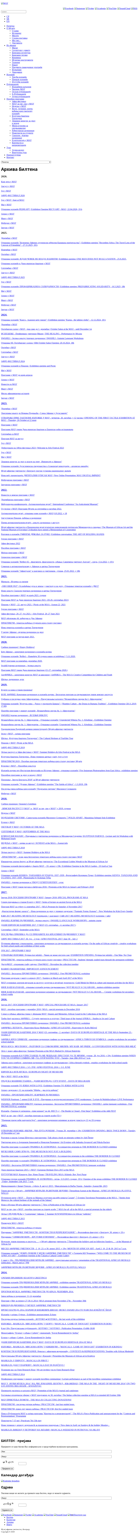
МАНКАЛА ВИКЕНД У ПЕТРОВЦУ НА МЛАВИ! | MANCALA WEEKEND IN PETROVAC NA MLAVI (50, 1430)
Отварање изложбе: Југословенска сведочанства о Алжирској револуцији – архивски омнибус (45, 466)
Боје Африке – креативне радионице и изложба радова (26, 652)
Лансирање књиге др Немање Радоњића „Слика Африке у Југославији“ (34, 413)
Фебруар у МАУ (8, 223)
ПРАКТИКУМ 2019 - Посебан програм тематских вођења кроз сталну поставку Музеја (41, 761)
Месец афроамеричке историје (15, 393)
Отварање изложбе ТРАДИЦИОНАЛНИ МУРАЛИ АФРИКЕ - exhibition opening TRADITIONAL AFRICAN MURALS (56, 1282)
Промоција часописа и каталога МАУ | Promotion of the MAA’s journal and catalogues (39, 1390)
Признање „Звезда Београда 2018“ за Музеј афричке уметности (30, 780)
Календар (11, 1520)
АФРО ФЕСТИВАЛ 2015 (13, 1218)
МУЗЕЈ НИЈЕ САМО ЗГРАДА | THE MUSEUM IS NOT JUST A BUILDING (36, 1151)
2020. (4, 642)
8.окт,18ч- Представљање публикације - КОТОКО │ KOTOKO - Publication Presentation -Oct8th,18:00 (48, 1328)
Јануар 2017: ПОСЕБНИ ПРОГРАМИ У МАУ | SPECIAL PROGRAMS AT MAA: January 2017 (44, 1005)
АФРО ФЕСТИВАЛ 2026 (13, 195)
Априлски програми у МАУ (14, 557)
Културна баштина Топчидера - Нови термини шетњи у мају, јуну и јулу (34, 757)
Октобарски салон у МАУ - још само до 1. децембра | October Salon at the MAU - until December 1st (46, 329)
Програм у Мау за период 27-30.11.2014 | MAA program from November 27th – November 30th (43, 1301)
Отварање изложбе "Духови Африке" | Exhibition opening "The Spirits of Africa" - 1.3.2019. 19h (44, 784)
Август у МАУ (8, 186)
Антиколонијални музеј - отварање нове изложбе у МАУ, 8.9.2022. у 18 (34, 513)
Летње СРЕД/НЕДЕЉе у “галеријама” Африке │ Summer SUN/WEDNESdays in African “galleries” (46, 1214)
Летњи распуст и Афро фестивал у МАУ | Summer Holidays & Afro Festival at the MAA (40, 752)
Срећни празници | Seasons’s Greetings (18, 804)
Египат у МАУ (8, 822)
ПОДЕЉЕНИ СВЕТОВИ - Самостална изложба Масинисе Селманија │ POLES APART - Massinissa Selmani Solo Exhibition (58, 818)
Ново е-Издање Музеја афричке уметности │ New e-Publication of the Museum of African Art (43, 1205)
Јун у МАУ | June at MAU (12, 200)
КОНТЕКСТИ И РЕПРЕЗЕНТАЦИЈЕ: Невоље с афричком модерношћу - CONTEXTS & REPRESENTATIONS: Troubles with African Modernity (67, 1351)
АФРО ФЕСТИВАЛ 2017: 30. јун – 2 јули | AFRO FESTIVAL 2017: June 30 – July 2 (39, 939)
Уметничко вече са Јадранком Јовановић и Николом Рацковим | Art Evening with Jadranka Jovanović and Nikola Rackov (55, 1142)
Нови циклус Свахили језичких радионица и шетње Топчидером (31, 591)
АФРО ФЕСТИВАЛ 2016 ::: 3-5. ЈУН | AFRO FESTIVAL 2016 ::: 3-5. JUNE (35, 1067)
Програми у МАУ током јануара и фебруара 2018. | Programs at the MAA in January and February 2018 (47, 887)
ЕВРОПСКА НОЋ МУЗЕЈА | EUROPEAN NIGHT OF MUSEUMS (32, 1072)
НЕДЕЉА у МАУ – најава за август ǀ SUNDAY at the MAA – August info (34, 843)
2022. (4, 489)
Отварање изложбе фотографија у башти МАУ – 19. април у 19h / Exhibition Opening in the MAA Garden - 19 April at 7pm (56, 866)
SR (8, 19)
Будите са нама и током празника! (16, 690)
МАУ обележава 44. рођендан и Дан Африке (21, 618)
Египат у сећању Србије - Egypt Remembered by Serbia (26, 1337)
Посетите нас (80, 1515)
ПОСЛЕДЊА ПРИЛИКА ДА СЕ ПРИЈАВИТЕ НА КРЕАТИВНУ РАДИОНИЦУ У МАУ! (43, 934)
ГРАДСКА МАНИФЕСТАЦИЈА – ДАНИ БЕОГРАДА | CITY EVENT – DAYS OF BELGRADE (45, 1081)
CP (8, 16)
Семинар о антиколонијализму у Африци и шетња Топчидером (30, 566)
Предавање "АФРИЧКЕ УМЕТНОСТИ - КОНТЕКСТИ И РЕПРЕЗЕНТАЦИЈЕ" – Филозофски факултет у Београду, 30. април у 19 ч (62, 1232)
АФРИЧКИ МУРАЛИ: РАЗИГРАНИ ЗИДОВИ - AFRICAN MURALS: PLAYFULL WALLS (43, 1267)
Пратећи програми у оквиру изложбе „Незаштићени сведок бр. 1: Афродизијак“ (38, 711)
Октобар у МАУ (8, 254)
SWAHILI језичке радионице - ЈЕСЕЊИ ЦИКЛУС (24, 715)
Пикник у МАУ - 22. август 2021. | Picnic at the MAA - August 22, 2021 (33, 604)
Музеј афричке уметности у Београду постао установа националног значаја (36, 471)
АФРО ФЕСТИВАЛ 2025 (13, 277)
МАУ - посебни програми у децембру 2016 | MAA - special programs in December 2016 (40, 1009)
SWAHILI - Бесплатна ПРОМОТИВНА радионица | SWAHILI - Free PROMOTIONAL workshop (45, 973)
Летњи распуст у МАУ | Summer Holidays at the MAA (25, 852)
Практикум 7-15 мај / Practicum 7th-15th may (21, 1420)
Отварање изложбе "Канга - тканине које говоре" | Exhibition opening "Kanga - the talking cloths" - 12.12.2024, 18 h (53, 320)
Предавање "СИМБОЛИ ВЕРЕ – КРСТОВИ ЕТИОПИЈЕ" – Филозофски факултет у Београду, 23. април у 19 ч (52, 1237)
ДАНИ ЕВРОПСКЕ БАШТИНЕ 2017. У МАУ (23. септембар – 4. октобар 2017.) (38, 925)
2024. (4, 314)
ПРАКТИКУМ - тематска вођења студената (21, 1228)
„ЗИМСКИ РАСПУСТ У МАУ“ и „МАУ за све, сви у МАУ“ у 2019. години (36, 808)
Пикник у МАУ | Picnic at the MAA (17, 743)
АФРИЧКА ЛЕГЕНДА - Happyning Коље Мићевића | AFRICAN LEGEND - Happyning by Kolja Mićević (49, 1028)
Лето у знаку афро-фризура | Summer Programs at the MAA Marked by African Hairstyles (40, 1051)
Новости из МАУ (9, 384)
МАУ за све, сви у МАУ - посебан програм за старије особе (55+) (31, 1115)
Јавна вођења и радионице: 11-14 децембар (21, 1296)
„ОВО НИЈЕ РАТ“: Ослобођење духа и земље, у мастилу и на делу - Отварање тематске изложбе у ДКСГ (50, 586)
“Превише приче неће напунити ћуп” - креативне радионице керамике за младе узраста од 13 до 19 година (51, 1120)
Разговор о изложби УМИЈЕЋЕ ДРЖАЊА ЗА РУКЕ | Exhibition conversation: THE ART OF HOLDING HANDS (52, 534)
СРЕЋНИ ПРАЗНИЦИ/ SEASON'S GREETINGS (24, 1278)
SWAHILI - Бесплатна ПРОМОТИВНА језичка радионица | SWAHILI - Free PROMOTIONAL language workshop (53, 1165)
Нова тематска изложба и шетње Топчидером (22, 627)
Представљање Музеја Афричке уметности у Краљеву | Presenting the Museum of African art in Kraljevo (48, 1356)
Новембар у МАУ (9, 250)
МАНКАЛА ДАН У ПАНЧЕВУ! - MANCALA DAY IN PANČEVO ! (33, 1365)
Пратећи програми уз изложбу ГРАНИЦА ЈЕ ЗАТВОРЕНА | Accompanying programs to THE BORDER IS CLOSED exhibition (59, 1147)
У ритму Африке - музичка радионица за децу (22, 632)
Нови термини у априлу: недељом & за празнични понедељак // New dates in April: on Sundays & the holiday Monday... (55, 1425)
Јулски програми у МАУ (12, 539)
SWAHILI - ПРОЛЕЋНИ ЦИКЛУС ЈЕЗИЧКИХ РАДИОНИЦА (30, 1095)
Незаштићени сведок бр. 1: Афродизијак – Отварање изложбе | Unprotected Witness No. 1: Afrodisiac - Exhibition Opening (56, 720)
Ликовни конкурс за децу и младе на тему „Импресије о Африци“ (31, 461)
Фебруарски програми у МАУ (15, 480)
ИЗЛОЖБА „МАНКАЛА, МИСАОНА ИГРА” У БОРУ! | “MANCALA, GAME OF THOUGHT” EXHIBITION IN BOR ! (56, 1324)
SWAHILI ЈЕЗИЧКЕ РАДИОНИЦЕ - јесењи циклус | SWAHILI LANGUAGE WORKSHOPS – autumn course (51, 920)
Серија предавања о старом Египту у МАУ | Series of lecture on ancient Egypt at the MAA (41, 902)
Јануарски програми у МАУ (14, 484)
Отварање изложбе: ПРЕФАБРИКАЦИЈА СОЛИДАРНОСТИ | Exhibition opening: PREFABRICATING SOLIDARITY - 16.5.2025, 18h (63, 286)
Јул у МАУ (6, 191)
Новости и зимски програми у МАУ (18, 495)
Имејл (9, 1524)
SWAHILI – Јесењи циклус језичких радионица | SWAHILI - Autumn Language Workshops (42, 338)
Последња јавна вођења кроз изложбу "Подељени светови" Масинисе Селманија (38, 789)
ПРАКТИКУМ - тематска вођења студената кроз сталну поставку (31, 623)
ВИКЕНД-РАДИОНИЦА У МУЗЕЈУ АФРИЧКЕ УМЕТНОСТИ (31, 1305)
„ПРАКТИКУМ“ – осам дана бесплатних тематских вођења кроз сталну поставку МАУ (41, 857)
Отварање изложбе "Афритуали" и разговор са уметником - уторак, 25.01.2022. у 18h (40, 571)
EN (8, 21)
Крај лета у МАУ (9, 182)
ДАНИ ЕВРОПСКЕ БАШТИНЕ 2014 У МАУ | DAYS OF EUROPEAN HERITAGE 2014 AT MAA (46, 1342)
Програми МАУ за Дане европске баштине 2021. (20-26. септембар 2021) (35, 600)
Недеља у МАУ (8, 813)
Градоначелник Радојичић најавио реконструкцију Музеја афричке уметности (37, 729)
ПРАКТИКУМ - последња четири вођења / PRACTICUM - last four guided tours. (38, 1404)
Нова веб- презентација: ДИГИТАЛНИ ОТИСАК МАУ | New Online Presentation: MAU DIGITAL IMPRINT (51, 475)
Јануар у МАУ (7, 228)
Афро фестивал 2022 (10, 543)
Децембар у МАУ (9, 238)
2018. (4, 798)
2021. (4, 576)
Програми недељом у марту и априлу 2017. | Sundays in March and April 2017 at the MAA (42, 978)
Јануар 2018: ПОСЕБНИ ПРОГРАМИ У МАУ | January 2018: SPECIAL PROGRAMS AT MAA (44, 897)
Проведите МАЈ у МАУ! (12, 1223)
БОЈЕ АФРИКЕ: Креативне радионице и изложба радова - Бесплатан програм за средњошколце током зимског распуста (57, 694)
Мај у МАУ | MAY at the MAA (15, 1076)
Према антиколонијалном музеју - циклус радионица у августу (30, 522)
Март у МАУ (7, 218)
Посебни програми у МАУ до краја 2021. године (23, 595)
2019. (4, 684)
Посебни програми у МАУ (13, 548)
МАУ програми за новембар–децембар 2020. (21, 661)
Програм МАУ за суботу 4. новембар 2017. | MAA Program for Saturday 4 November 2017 (41, 907)
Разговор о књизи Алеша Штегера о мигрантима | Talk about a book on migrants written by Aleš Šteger (47, 1138)
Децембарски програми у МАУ (15, 499)
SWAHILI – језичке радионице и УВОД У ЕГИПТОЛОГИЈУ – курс (32, 882)
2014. (4, 1272)
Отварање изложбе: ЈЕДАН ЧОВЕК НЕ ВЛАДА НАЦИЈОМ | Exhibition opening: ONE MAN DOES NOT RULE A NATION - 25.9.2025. (64, 259)
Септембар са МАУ (10, 434)
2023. (4, 403)
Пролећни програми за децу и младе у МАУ (21, 775)
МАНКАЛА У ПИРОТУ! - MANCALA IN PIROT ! (25, 1360)
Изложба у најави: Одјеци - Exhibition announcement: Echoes (28, 1314)
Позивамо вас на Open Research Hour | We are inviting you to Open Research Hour (38, 1370)
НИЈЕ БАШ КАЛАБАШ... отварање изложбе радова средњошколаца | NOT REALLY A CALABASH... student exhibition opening (60, 987)
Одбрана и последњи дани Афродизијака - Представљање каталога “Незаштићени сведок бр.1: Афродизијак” (51, 699)
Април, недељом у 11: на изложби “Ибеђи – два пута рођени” (29, 1090)
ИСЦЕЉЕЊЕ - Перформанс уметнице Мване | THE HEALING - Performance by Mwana (41, 334)
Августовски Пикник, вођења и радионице (21, 518)
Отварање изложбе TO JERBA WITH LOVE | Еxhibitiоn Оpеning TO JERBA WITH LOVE (42, 1085)
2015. (4, 1125)
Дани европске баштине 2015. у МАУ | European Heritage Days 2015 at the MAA (37, 1170)
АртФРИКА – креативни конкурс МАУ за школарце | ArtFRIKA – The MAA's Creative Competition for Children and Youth (56, 675)
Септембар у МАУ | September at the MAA (20, 930)
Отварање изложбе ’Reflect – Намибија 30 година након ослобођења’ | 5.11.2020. (38, 656)
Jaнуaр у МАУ (7, 309)
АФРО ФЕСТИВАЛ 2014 (13, 1374)
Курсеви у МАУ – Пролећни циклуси (18, 766)
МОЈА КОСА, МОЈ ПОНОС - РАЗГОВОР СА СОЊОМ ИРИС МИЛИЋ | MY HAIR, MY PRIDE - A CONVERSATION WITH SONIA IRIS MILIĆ (68, 1046)
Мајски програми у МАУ (12, 552)
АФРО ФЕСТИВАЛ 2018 (13, 848)
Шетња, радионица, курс (12, 679)
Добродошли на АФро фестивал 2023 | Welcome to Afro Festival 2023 (32, 448)
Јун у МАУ (6, 282)
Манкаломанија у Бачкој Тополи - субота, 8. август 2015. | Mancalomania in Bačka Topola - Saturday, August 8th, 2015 (54, 1186)
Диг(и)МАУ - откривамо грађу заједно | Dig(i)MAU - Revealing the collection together (39, 964)
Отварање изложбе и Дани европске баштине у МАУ (25, 263)
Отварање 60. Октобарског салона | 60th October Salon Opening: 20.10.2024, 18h (37, 343)
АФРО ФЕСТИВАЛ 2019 (13, 747)
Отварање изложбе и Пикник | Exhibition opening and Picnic (28, 366)
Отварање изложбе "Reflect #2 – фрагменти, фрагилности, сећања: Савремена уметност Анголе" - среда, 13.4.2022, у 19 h (57, 562)
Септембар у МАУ (9, 268)
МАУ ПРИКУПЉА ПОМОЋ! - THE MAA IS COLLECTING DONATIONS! (36, 1400)
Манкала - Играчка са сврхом (14, 581)
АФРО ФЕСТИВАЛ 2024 (13, 361)
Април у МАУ (7, 214)
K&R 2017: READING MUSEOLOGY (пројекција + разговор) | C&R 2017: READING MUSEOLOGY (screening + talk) (55, 916)
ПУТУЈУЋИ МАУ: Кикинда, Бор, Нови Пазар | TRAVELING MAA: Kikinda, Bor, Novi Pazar (43, 1174)
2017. (4, 892)
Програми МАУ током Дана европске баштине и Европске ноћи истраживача (37, 429)
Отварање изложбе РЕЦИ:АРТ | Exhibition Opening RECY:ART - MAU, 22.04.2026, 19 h (41, 209)
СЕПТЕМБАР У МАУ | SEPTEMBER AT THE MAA (25, 831)
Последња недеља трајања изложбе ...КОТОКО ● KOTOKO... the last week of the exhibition (43, 1319)
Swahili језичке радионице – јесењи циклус (21, 665)
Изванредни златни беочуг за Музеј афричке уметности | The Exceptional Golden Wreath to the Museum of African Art (54, 861)
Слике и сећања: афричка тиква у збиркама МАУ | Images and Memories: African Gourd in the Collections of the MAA (54, 1014)
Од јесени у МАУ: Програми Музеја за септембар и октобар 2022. (31, 509)
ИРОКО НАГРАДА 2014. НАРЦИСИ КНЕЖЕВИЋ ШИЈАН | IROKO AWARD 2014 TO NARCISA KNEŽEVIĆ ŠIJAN (56, 1310)
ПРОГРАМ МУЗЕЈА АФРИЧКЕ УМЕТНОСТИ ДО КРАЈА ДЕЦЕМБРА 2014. (37, 1291)
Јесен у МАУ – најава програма (15, 734)
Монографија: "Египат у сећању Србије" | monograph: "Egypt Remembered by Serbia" (40, 1333)
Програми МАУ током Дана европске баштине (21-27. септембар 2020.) (34, 670)
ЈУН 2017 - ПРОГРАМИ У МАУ (16, 950)
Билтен (10, 1517)
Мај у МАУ (6, 205)
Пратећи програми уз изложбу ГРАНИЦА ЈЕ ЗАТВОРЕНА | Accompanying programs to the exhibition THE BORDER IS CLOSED (60, 1156)
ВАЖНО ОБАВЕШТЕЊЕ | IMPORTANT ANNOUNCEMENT (30, 969)
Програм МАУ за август (12, 438)
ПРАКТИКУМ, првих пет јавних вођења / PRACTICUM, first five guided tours (37, 1409)
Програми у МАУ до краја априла (16, 375)
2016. (4, 999)
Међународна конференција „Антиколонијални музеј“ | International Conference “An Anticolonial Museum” (49, 504)
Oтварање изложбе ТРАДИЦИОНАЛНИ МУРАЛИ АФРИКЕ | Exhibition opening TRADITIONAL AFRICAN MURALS (56, 1287)
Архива (10, 1522)
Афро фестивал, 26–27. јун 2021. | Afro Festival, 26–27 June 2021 (30, 614)
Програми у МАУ (9, 425)
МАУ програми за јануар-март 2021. (18, 637)
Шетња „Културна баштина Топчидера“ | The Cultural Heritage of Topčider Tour (37, 738)
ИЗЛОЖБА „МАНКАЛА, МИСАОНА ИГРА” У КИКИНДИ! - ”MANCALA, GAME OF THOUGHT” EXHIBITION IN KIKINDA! (61, 1347)
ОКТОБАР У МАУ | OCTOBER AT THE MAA (22, 827)
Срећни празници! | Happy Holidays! (18, 647)
